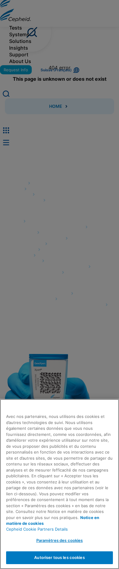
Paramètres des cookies (59, 540)
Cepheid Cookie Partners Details (37, 529)
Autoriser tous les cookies (59, 557)
